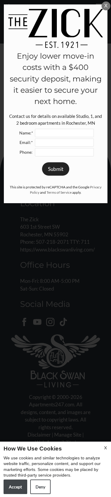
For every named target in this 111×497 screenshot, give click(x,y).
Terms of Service (59, 192)
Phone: (26, 152)
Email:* (26, 142)
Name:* (26, 133)
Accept (15, 486)
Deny (40, 486)
